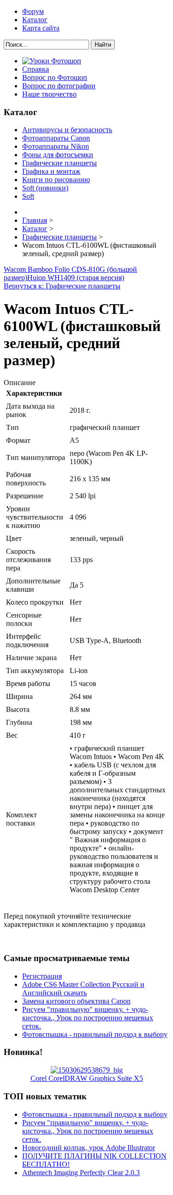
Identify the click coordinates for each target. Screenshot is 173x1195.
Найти (103, 44)
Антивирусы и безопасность (67, 130)
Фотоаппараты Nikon (55, 146)
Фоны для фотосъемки (57, 155)
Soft (28, 196)
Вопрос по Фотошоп (54, 77)
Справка (35, 69)
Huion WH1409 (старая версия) (75, 278)
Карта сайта (41, 28)
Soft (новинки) (45, 188)
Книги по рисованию (56, 180)
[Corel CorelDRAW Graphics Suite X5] (87, 1070)
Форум (33, 11)
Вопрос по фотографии (58, 86)
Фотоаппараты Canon (56, 138)
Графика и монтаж (51, 171)
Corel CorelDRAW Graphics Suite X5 (86, 1078)
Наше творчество (49, 94)
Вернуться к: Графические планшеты (62, 286)
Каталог (35, 20)
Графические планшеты (59, 163)
